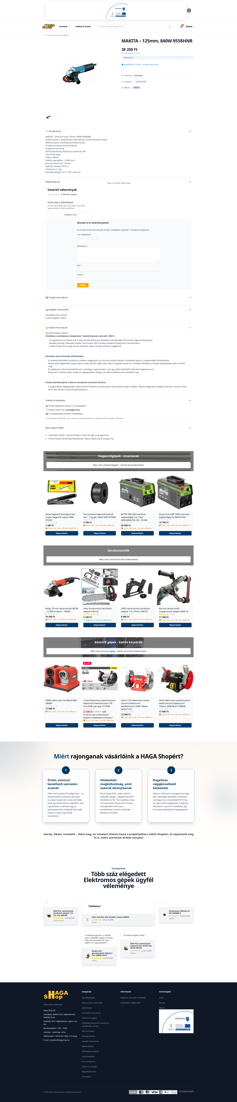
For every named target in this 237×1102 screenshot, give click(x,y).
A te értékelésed (84, 234)
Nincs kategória (88, 1061)
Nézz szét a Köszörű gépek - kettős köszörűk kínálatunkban (118, 651)
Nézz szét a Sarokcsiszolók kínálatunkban (118, 559)
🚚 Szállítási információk (57, 309)
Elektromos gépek (89, 1018)
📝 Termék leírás (53, 131)
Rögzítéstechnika (89, 1071)
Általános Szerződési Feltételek (133, 998)
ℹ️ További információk (57, 297)
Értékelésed (82, 246)
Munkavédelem (88, 1056)
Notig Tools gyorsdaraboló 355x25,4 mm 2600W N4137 (102, 953)
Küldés (83, 285)
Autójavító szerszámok (91, 1013)
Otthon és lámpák (89, 1066)
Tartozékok (86, 1076)
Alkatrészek (86, 1008)
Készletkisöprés (88, 998)
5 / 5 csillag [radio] (97, 238)
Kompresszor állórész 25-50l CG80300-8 (179, 912)
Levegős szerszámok (90, 1041)
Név (79, 265)
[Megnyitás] (116, 10)
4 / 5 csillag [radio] (92, 238)
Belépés (190, 26)
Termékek (63, 26)
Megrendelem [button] (62, 533)
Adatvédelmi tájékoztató (130, 1003)
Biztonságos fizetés (55, 427)
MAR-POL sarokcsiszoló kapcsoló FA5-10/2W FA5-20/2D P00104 (141, 945)
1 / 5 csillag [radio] (79, 238)
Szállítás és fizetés (83, 26)
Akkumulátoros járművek (92, 1003)
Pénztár (162, 1003)
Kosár (161, 998)
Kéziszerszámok (88, 1036)
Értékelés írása (70, 215)
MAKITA (136, 87)
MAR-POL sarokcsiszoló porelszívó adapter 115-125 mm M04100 (63, 913)
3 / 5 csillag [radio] (88, 238)
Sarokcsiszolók (141, 82)
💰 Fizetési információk (56, 327)
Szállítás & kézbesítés (55, 400)
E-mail (80, 275)
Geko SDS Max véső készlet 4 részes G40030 (110, 917)
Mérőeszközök (88, 1046)
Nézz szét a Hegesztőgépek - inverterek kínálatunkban (118, 465)
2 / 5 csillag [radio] (83, 238)
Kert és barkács (88, 1031)
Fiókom (162, 1008)
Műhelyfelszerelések (90, 1051)
